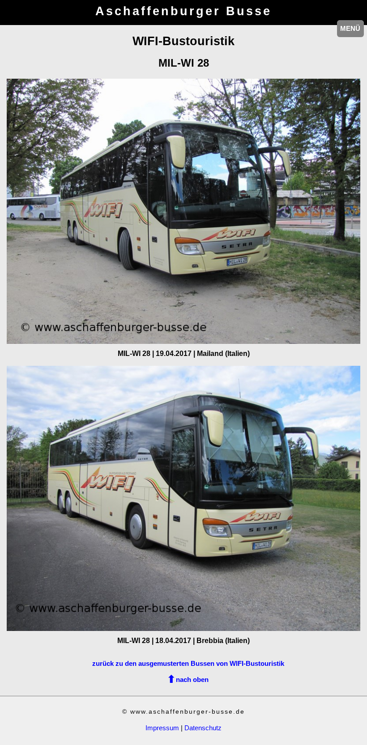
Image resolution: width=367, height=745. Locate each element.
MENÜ (350, 28)
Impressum (162, 728)
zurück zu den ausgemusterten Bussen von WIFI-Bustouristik (188, 663)
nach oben (192, 679)
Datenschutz (203, 728)
